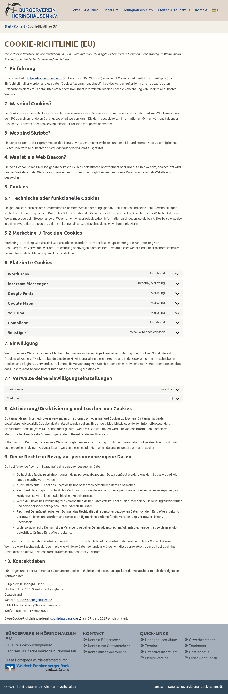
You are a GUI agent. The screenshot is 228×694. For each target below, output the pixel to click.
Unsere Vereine (156, 658)
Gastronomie (199, 652)
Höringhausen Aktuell (162, 640)
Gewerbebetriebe (202, 640)
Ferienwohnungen (203, 658)
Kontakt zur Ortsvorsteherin (109, 646)
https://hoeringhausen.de (44, 78)
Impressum (158, 686)
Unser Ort (111, 10)
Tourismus (197, 646)
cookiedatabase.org (64, 618)
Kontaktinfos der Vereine (107, 652)
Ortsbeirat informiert (161, 652)
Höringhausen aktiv (138, 10)
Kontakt (201, 10)
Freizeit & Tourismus (174, 10)
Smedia (218, 686)
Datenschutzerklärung (183, 686)
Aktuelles (91, 10)
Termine (151, 646)
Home (75, 10)
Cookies (206, 686)
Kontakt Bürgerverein (104, 640)
